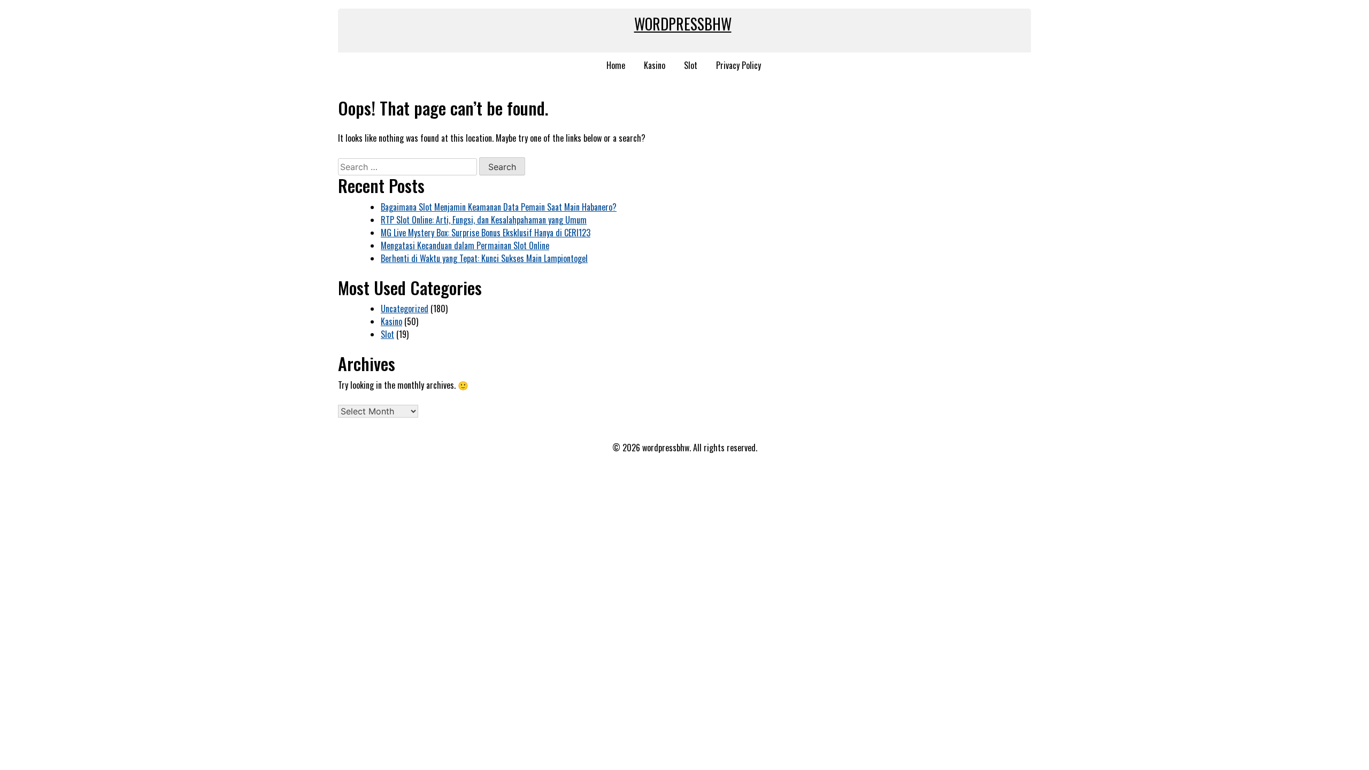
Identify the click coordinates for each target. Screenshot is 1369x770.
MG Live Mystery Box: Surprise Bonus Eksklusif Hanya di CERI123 (485, 232)
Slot (690, 65)
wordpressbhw (683, 24)
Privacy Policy (738, 65)
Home (615, 65)
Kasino (654, 65)
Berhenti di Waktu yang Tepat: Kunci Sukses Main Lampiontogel (484, 258)
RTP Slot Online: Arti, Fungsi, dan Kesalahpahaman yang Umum (484, 219)
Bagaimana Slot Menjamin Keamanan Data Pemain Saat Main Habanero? (499, 207)
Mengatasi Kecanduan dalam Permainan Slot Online (465, 245)
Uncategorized (404, 308)
